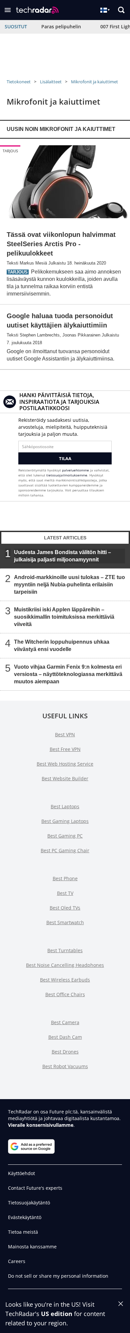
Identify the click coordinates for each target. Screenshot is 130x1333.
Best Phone (65, 878)
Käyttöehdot (21, 1173)
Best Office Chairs (65, 994)
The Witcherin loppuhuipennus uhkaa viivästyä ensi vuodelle (61, 645)
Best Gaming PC (65, 836)
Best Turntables (65, 950)
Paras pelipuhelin (61, 26)
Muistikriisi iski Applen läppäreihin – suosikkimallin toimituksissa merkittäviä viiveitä (64, 617)
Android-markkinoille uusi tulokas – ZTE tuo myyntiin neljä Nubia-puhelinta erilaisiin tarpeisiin (69, 584)
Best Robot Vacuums (65, 1066)
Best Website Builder (65, 778)
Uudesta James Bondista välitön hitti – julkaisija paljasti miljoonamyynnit (62, 555)
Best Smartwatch (65, 922)
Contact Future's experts (35, 1188)
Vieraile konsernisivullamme (40, 1125)
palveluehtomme (75, 470)
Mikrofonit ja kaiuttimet (94, 82)
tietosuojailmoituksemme (66, 475)
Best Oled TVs (65, 908)
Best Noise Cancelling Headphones (65, 965)
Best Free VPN (65, 749)
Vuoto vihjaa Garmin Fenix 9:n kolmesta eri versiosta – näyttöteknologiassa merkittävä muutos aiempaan (68, 674)
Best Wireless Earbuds (65, 980)
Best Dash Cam (65, 1037)
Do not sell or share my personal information (58, 1276)
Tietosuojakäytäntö (29, 1202)
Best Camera (65, 1022)
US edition (56, 1314)
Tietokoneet (19, 82)
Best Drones (65, 1051)
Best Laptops (65, 806)
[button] (8, 10)
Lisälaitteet (51, 82)
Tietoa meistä (23, 1232)
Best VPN (65, 734)
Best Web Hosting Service (65, 764)
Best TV (65, 893)
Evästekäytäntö (24, 1217)
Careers (16, 1261)
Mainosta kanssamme (32, 1246)
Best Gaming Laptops (65, 821)
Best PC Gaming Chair (65, 850)
